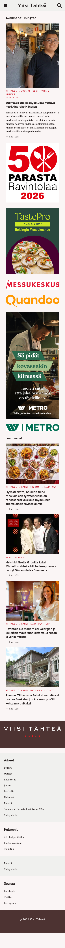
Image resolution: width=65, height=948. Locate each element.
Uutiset (10, 94)
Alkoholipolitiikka (14, 837)
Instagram (10, 903)
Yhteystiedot (11, 815)
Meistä (8, 803)
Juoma (7, 785)
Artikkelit (12, 91)
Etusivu (8, 767)
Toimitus (9, 849)
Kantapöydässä (12, 843)
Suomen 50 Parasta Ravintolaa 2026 (24, 809)
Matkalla (36, 690)
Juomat (26, 91)
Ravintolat (51, 487)
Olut (35, 91)
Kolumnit (36, 487)
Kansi (24, 487)
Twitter (8, 897)
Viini (48, 624)
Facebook (9, 891)
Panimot (46, 91)
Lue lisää (14, 136)
